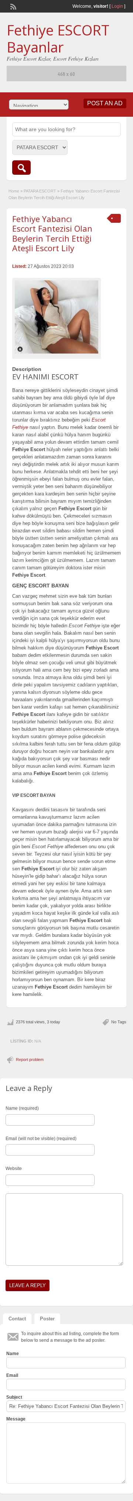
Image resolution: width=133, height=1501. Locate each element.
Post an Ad (105, 103)
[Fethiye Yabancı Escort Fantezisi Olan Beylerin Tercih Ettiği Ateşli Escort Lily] (56, 317)
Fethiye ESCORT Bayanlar (58, 38)
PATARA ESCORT (40, 191)
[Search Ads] (21, 167)
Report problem (30, 1059)
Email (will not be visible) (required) (41, 1138)
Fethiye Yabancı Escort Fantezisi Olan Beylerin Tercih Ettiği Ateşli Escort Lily (52, 233)
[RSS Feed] (13, 6)
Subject (14, 1397)
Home (13, 191)
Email (12, 1375)
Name (12, 1353)
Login (117, 6)
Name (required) (22, 1108)
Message (15, 1419)
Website (14, 1168)
